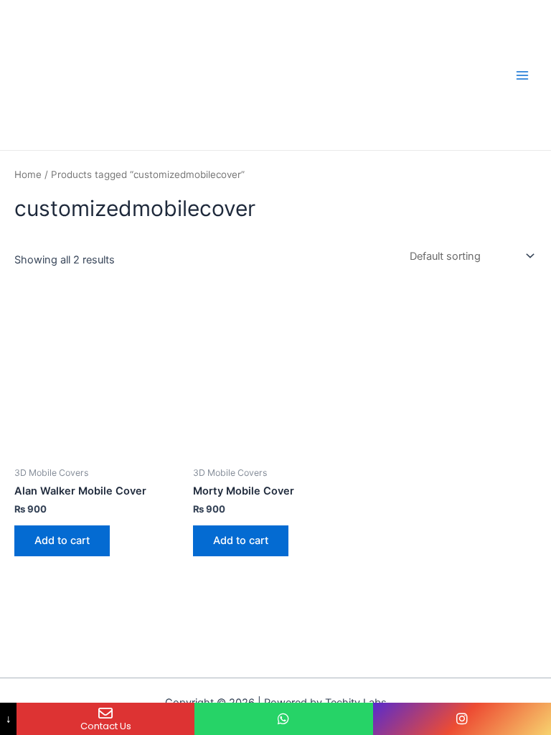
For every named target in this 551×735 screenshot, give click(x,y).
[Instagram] (462, 719)
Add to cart (62, 540)
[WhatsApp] (283, 719)
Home (28, 174)
